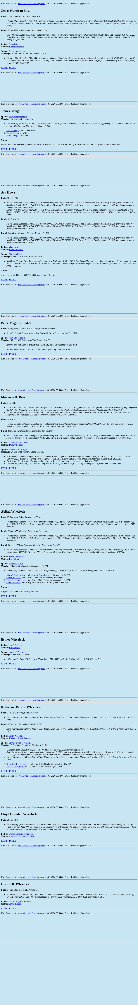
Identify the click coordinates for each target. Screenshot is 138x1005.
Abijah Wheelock (15, 557)
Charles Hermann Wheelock (20, 834)
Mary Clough (12, 135)
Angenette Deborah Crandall (21, 836)
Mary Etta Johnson (17, 338)
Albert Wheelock (13, 575)
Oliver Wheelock (13, 577)
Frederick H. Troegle (18, 449)
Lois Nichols (14, 559)
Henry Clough (12, 133)
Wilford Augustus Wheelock (20, 901)
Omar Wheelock (13, 582)
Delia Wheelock (16, 445)
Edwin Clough (12, 130)
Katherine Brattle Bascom (20, 738)
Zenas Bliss (13, 44)
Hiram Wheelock (15, 736)
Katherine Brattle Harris (16, 764)
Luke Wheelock (15, 645)
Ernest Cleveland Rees (18, 442)
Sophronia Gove (16, 564)
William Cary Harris (15, 766)
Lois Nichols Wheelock (16, 580)
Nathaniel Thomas (16, 652)
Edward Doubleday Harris (20, 743)
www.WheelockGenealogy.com (31, 3)
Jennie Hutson (15, 904)
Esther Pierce (14, 647)
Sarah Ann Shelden (17, 51)
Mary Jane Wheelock (18, 116)
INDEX (12, 67)
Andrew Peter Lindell (15, 349)
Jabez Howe (13, 247)
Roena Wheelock (16, 47)
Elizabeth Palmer (16, 254)
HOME (4, 67)
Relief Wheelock (16, 249)
